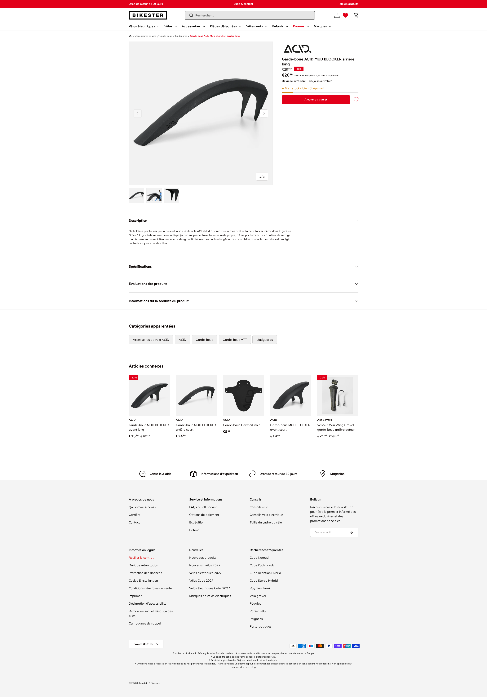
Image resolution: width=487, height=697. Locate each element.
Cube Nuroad (259, 557)
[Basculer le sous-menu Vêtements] (266, 26)
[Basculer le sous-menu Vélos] (175, 26)
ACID (182, 340)
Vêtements (254, 26)
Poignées (256, 619)
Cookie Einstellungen (143, 580)
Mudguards (181, 35)
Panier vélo (258, 611)
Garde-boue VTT (235, 340)
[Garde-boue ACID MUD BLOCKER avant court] (290, 395)
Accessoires (191, 26)
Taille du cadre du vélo (266, 522)
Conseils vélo (259, 507)
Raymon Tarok (260, 588)
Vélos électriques (142, 26)
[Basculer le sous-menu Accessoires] (203, 26)
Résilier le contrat (141, 557)
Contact (134, 522)
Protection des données (145, 573)
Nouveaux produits (202, 557)
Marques (320, 26)
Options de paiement (204, 515)
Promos (299, 26)
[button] (345, 15)
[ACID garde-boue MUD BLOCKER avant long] (149, 395)
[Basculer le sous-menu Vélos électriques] (158, 26)
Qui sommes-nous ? (142, 507)
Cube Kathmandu (262, 565)
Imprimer (135, 596)
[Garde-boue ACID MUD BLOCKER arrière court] (196, 395)
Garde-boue (165, 35)
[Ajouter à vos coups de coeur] (354, 99)
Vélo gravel (258, 596)
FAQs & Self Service (203, 507)
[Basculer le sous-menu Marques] (330, 26)
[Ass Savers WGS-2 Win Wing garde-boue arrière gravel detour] (337, 395)
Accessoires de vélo (145, 35)
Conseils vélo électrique (266, 515)
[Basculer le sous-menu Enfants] (287, 26)
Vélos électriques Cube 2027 (209, 588)
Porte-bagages (261, 626)
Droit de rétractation (143, 565)
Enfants (278, 26)
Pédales (255, 603)
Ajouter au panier (315, 99)
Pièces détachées (223, 26)
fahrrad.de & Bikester (148, 683)
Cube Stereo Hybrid (264, 580)
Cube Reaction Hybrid (265, 573)
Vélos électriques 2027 (205, 573)
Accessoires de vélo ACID (151, 340)
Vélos (168, 26)
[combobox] (250, 15)
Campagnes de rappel (145, 623)
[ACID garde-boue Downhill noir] (243, 395)
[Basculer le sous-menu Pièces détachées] (240, 26)
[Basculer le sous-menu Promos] (307, 26)
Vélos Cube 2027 (201, 580)
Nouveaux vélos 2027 (204, 565)
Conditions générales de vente (150, 588)
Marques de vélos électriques (210, 596)
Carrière (134, 515)
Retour (194, 530)
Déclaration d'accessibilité (147, 603)
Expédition (196, 522)
